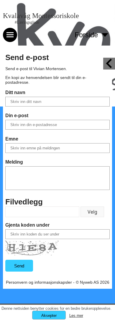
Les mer (76, 315)
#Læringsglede (27, 22)
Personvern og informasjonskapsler (39, 282)
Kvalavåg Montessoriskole (41, 16)
